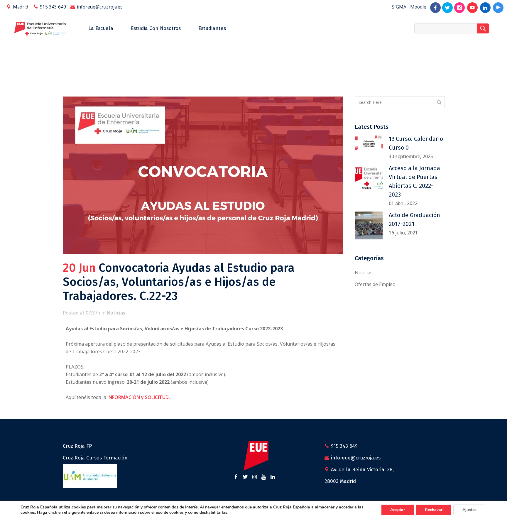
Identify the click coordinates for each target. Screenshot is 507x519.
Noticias (116, 313)
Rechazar (433, 510)
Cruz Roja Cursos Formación (95, 458)
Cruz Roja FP (77, 446)
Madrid (20, 7)
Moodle (418, 7)
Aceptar (397, 510)
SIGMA (399, 7)
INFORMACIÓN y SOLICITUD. (138, 397)
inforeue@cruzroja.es (100, 7)
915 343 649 (53, 7)
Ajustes (469, 510)
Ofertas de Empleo (375, 284)
